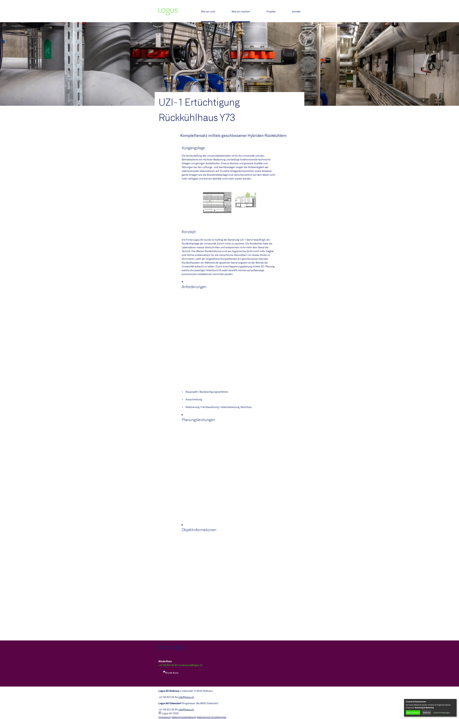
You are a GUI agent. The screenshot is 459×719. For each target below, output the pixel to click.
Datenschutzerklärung (184, 717)
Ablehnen (427, 713)
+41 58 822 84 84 (168, 697)
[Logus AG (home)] (179, 11)
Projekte (271, 11)
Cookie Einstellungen (441, 713)
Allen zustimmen (413, 713)
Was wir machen (241, 11)
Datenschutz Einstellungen (211, 717)
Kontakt (296, 11)
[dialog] (430, 708)
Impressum (164, 717)
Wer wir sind (208, 11)
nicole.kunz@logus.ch (190, 665)
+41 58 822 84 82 (168, 665)
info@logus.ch (186, 697)
